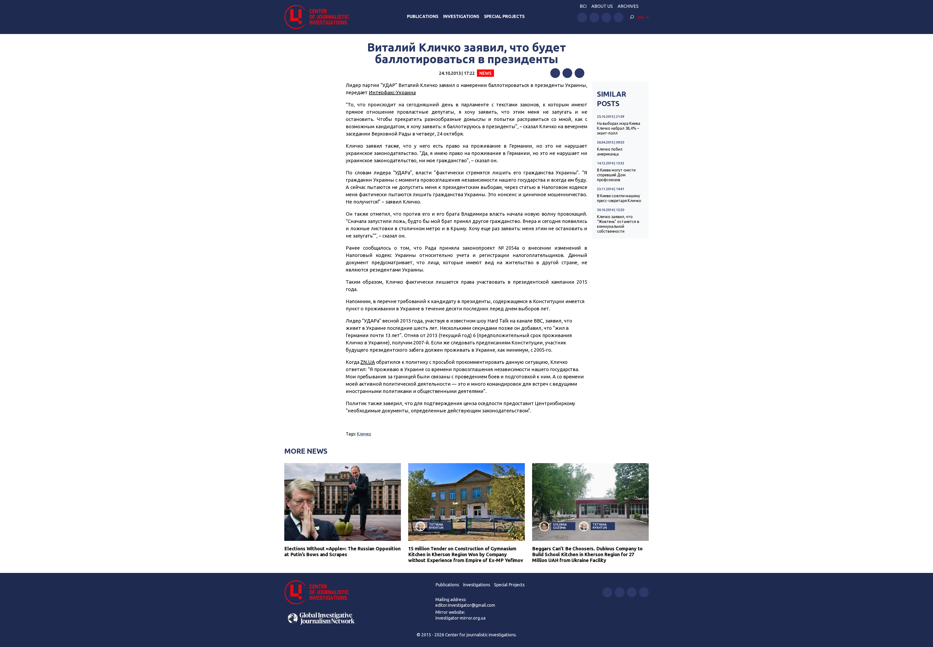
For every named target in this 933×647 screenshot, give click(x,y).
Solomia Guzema (560, 526)
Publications (422, 16)
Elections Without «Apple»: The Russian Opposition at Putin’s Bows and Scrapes (342, 551)
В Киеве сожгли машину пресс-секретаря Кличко (619, 198)
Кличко (364, 433)
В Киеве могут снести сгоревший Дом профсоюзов (616, 175)
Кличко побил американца (609, 151)
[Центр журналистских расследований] (319, 17)
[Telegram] (579, 73)
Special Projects (504, 16)
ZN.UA (367, 362)
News (485, 73)
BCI (583, 6)
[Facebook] (555, 73)
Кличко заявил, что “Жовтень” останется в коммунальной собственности (618, 223)
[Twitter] (567, 73)
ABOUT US (602, 6)
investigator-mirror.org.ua (460, 617)
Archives (628, 6)
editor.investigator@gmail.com (465, 605)
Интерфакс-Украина (392, 92)
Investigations (461, 16)
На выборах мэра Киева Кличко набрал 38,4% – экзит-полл (618, 128)
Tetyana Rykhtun (436, 526)
